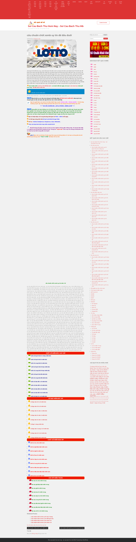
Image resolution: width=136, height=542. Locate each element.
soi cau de (97, 377)
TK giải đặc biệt (97, 112)
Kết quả (91, 2)
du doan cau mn (98, 367)
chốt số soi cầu (99, 366)
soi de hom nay (99, 396)
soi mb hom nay (97, 401)
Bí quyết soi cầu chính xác (56, 5)
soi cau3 (97, 375)
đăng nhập (35, 533)
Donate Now (103, 22)
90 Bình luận (37, 38)
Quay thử (120, 2)
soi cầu (104, 384)
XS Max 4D (96, 78)
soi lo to (96, 397)
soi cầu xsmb (97, 395)
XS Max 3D (96, 83)
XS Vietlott (94, 303)
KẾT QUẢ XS (68, 3)
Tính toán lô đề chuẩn (63, 4)
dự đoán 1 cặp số (95, 370)
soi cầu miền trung (101, 389)
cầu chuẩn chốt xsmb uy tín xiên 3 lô (41, 520)
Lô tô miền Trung (97, 124)
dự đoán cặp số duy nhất (98, 372)
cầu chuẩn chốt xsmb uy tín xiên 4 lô (41, 522)
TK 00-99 (94, 328)
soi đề (102, 401)
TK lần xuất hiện (97, 114)
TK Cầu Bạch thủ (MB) (98, 86)
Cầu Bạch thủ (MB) (97, 320)
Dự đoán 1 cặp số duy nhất (99, 370)
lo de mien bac (73, 86)
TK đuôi (95, 109)
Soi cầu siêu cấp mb (40, 5)
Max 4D (94, 307)
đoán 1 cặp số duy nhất (97, 403)
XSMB (74, 1)
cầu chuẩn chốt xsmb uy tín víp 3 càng (42, 516)
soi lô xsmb (92, 401)
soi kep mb (104, 396)
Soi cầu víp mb (35, 4)
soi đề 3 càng (105, 401)
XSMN (80, 1)
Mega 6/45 (94, 311)
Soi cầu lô (94, 387)
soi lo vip (101, 399)
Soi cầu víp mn (50, 4)
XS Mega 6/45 (96, 76)
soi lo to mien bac (105, 397)
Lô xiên (95, 102)
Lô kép (95, 105)
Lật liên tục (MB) (97, 88)
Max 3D (94, 305)
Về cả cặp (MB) (97, 90)
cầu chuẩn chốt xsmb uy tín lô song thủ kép (72, 528)
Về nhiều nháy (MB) (97, 93)
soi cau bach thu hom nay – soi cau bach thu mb (29, 9)
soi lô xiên (106, 399)
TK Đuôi (94, 334)
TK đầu (95, 107)
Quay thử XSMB (96, 355)
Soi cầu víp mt (45, 4)
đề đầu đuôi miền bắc (39, 87)
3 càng (92, 366)
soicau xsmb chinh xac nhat (99, 382)
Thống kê (110, 2)
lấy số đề (104, 373)
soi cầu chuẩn (102, 385)
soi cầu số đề (94, 390)
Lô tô (115, 2)
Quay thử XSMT (97, 131)
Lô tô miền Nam (97, 121)
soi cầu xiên (102, 392)
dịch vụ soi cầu (104, 368)
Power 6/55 (96, 81)
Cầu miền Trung (96, 324)
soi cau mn (103, 380)
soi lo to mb (100, 397)
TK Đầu (94, 336)
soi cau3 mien (102, 375)
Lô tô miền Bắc (97, 119)
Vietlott (97, 1)
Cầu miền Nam (96, 95)
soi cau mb (96, 378)
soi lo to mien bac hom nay (95, 399)
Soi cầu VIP (103, 390)
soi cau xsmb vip (95, 384)
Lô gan (95, 100)
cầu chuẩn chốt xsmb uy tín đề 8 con (37, 528)
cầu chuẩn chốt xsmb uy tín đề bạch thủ (42, 518)
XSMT (85, 1)
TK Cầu (104, 2)
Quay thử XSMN (97, 133)
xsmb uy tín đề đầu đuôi (44, 86)
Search (105, 34)
